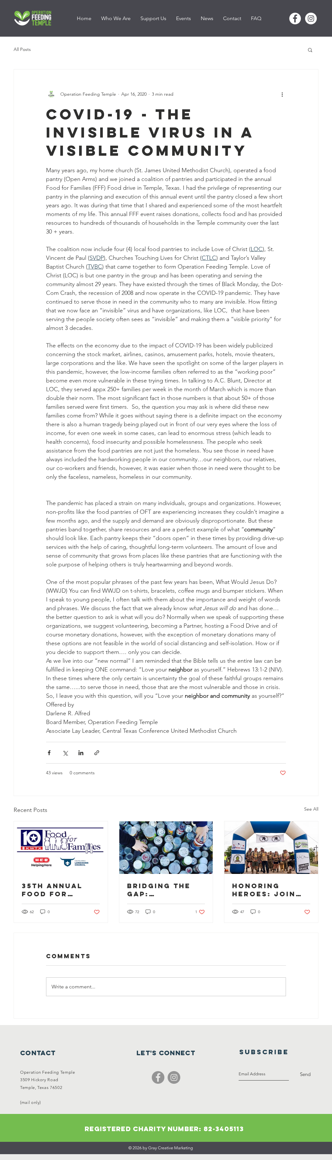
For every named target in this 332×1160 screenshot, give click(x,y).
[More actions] (282, 94)
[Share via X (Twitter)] (65, 753)
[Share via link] (97, 753)
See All (311, 809)
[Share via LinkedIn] (81, 753)
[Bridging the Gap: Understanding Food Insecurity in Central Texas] (166, 847)
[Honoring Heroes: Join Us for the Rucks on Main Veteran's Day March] (271, 847)
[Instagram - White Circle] (311, 18)
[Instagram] (174, 1077)
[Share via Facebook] (49, 753)
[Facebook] (158, 1077)
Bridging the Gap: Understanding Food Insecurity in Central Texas (164, 890)
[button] (310, 49)
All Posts (22, 49)
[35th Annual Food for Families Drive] (61, 847)
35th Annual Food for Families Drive (57, 890)
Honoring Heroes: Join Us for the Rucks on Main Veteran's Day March (267, 890)
